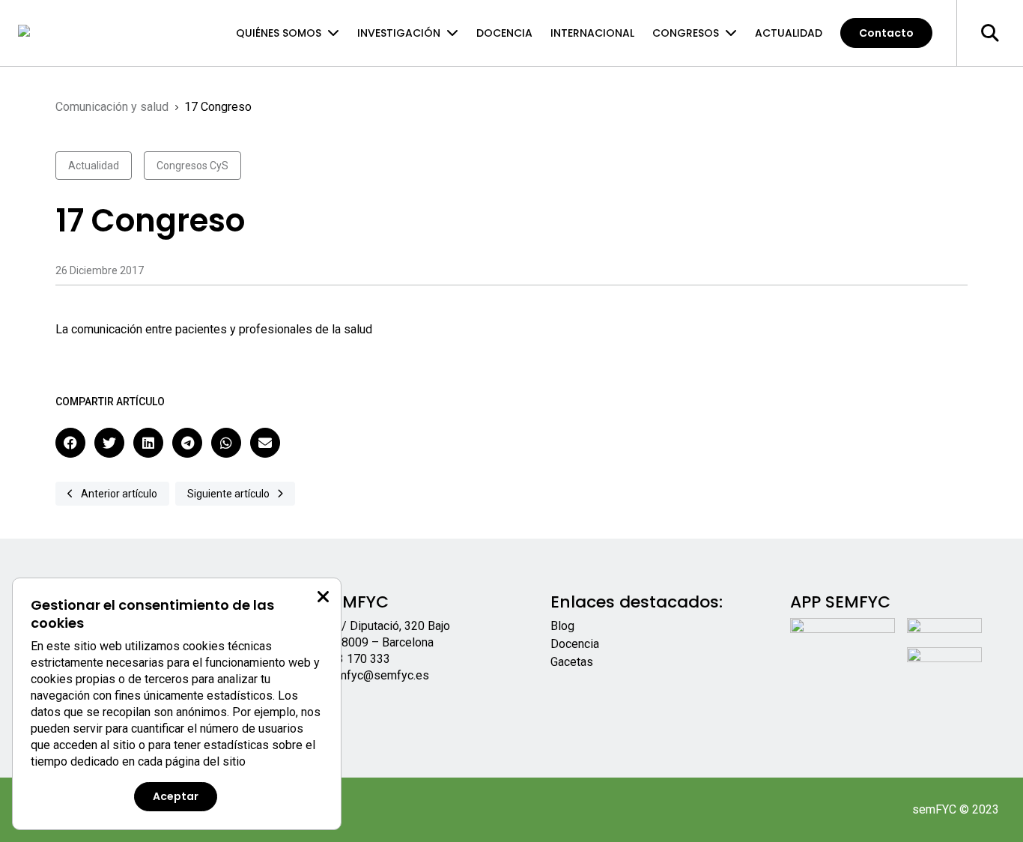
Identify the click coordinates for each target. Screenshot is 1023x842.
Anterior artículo (119, 494)
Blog (562, 626)
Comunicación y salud (112, 107)
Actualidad (788, 32)
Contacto (886, 32)
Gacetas (571, 662)
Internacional (592, 32)
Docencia (504, 32)
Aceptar (175, 796)
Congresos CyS (192, 166)
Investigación (398, 32)
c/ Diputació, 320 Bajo (393, 626)
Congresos (685, 32)
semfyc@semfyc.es (376, 675)
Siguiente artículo (228, 494)
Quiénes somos (278, 32)
